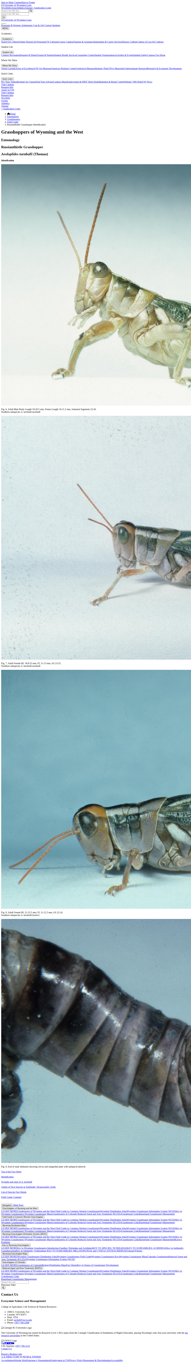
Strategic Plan (101, 68)
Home (13, 114)
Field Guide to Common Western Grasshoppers (78, 1211)
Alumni (28, 8)
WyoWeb (5, 8)
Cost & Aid (38, 25)
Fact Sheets (71, 1265)
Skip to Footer (28, 2)
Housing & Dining (28, 55)
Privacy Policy (76, 1360)
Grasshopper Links (130, 1214)
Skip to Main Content (11, 2)
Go (3, 17)
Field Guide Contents (11, 1197)
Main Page (18, 1205)
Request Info (7, 87)
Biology (45, 1265)
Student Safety (140, 55)
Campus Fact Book (156, 55)
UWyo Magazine (116, 68)
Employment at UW (59, 1360)
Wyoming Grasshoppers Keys (105, 1256)
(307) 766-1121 (22, 1346)
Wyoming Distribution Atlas (113, 1211)
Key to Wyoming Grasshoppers (15, 1245)
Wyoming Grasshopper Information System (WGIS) (151, 1211)
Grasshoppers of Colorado (64, 1214)
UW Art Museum (42, 68)
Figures (138, 1251)
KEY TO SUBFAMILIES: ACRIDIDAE (147, 1248)
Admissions (27, 25)
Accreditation (7, 1360)
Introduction (53, 1248)
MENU (5, 28)
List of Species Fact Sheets (13, 1192)
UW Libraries (52, 42)
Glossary (131, 1251)
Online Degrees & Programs (32, 42)
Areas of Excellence (25, 68)
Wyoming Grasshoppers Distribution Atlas (37, 1256)
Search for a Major (10, 42)
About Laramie (8, 68)
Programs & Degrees (11, 25)
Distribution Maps (57, 1265)
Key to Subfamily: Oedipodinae (31, 1251)
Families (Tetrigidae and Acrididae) (76, 1248)
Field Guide (12, 122)
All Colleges (158, 42)
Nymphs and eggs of (16, 1182)
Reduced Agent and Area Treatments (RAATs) (99, 1214)
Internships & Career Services (108, 42)
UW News (147, 82)
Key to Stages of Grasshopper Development (98, 1265)
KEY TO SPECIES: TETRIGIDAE (110, 1248)
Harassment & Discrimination (97, 1360)
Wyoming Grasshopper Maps (38, 1214)
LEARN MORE (9, 1211)
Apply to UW (7, 90)
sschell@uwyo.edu (23, 1320)
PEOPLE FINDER (32, 1357)
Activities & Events (124, 55)
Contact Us (6, 1348)
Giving (13, 8)
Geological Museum (85, 68)
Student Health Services (65, 55)
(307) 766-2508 (21, 1322)
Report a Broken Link (11, 1354)
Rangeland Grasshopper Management (157, 1214)
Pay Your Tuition (9, 82)
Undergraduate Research (135, 68)
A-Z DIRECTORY (10, 1357)
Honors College (129, 42)
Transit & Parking (45, 55)
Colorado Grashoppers (157, 1256)
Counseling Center (85, 55)
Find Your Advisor (44, 82)
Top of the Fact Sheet (11, 1171)
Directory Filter (8, 1285)
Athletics (21, 8)
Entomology (13, 116)
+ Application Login (41, 8)
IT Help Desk (91, 82)
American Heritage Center (63, 68)
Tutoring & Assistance (83, 42)
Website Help (20, 1360)
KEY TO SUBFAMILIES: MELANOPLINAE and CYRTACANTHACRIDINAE (86, 1251)
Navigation (6, 1205)
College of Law (144, 42)
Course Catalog (65, 42)
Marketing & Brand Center (111, 82)
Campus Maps (60, 82)
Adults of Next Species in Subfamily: (28, 1187)
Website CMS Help (133, 82)
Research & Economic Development (164, 68)
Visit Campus (7, 84)
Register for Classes (26, 82)
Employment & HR (76, 82)
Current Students (52, 25)
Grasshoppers (13, 119)
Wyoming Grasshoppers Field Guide (74, 1256)
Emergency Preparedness (38, 1360)
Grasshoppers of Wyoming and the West (19, 1208)
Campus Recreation (10, 55)
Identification (7, 1177)
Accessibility (117, 1360)
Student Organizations (104, 55)
